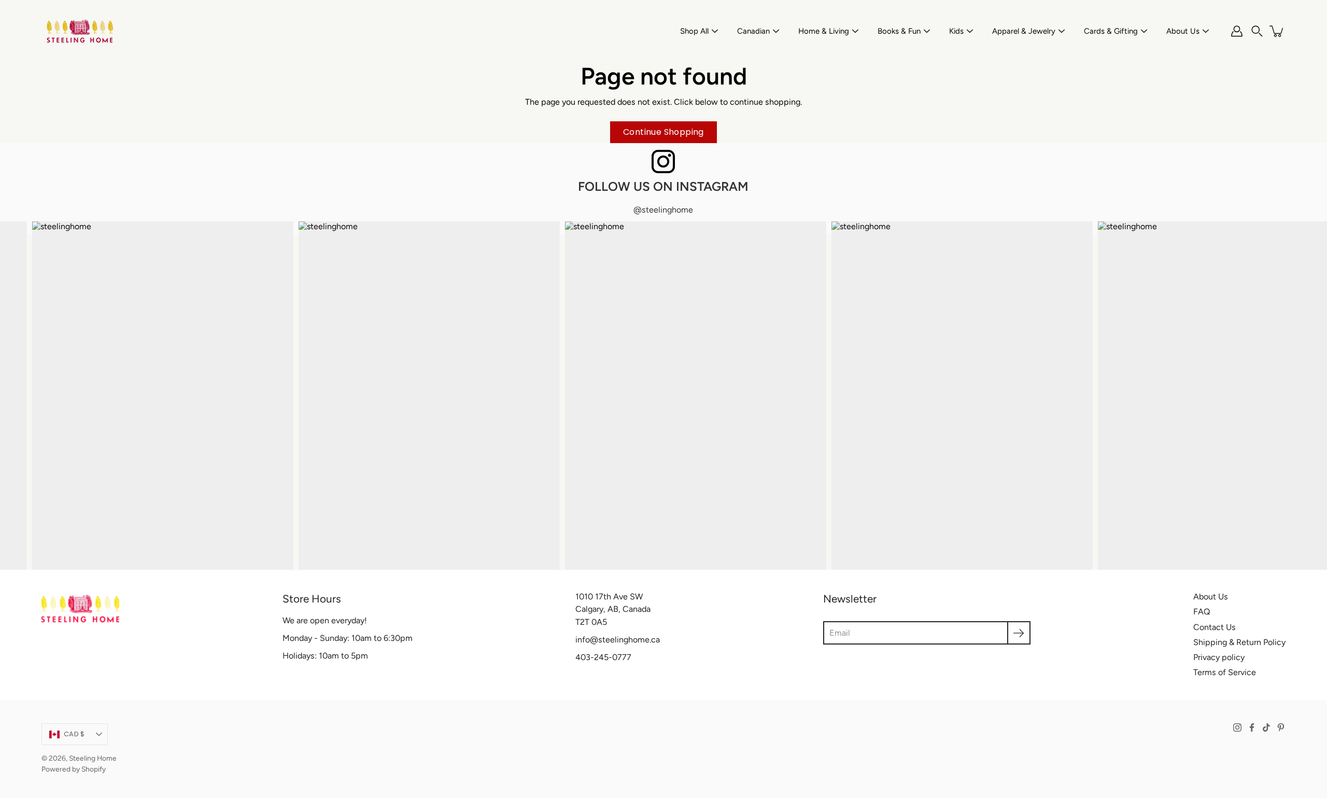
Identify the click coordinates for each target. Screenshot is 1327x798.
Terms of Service (1224, 672)
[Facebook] (1252, 727)
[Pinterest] (1281, 727)
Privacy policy (1219, 657)
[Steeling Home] (80, 31)
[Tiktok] (1266, 727)
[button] (1257, 31)
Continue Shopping (663, 132)
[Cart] (1277, 31)
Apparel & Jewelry (1023, 31)
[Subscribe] (1018, 633)
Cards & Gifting (1111, 31)
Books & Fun (899, 31)
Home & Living (823, 31)
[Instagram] (1237, 727)
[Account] (1237, 31)
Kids (956, 31)
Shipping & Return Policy (1239, 642)
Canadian (753, 31)
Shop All (694, 31)
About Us (1182, 31)
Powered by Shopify (73, 769)
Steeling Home (93, 758)
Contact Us (1214, 627)
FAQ (1201, 612)
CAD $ (74, 734)
